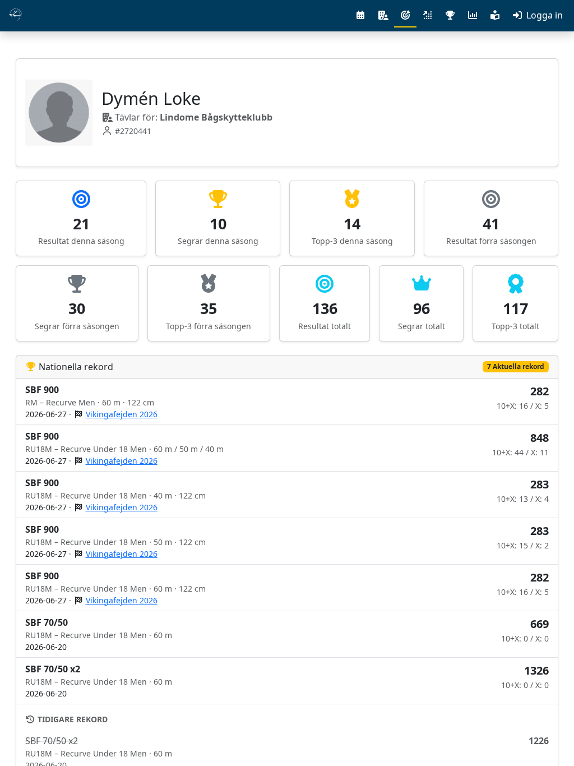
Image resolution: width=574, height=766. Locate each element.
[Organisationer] (383, 15)
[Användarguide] (495, 15)
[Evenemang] (360, 15)
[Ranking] (427, 15)
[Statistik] (472, 15)
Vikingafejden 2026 (122, 414)
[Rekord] (450, 15)
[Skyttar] (405, 15)
